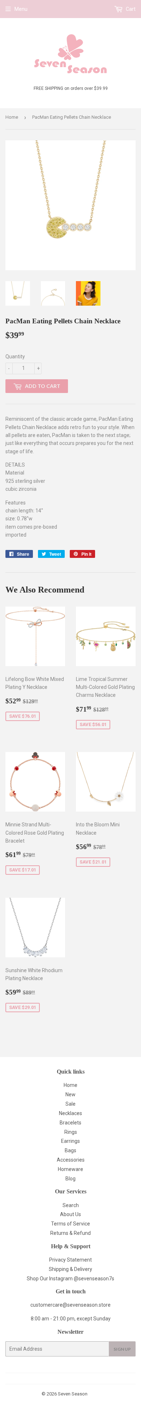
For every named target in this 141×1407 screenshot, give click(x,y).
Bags (70, 1150)
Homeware (70, 1169)
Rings (70, 1132)
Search (71, 1205)
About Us (70, 1214)
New (70, 1094)
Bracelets (70, 1123)
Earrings (70, 1141)
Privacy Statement (70, 1260)
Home (11, 117)
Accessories (71, 1160)
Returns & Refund (70, 1233)
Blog (70, 1178)
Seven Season (72, 1394)
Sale (70, 1104)
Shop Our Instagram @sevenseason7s (70, 1278)
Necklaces (70, 1113)
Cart (130, 9)
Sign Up (122, 1349)
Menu (20, 9)
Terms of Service (70, 1224)
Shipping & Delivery (70, 1269)
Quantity (15, 356)
